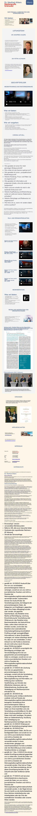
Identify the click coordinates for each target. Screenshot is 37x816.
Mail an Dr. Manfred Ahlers (8, 475)
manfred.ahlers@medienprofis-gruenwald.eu (12, 812)
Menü (29, 2)
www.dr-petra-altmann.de (8, 70)
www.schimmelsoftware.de (16, 461)
